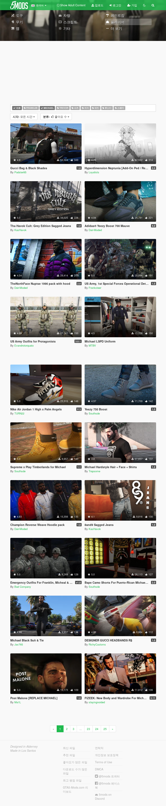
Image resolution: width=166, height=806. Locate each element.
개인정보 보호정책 (106, 755)
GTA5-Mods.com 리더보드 (75, 789)
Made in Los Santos (23, 750)
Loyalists (94, 172)
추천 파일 (69, 755)
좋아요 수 (55, 117)
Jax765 (18, 644)
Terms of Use (103, 762)
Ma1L (17, 702)
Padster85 (20, 172)
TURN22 (19, 413)
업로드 (98, 5)
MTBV (92, 345)
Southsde (94, 413)
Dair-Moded (95, 230)
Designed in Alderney (24, 746)
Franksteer (95, 288)
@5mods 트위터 (109, 776)
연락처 (99, 748)
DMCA (99, 769)
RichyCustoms (97, 644)
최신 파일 (69, 748)
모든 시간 (23, 117)
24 (96, 729)
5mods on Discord (103, 796)
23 (88, 729)
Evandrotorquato (24, 345)
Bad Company (22, 587)
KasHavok (20, 230)
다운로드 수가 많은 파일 (75, 771)
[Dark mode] (144, 5)
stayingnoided (97, 702)
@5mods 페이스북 (107, 785)
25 (105, 729)
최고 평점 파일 (72, 780)
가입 (134, 5)
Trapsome (94, 471)
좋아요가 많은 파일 (75, 762)
